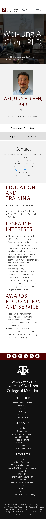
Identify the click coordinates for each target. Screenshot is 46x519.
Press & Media (22, 442)
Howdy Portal (22, 474)
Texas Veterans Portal (22, 512)
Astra (22, 491)
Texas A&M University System (30, 505)
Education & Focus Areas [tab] (23, 128)
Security (34, 512)
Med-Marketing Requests (22, 465)
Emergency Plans (22, 436)
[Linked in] (26, 356)
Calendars (22, 428)
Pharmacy (22, 414)
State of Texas (8, 507)
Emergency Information (22, 434)
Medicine (22, 408)
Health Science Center (22, 402)
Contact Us (22, 431)
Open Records (19, 507)
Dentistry (22, 405)
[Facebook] (9, 356)
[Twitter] (14, 356)
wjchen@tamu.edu (23, 169)
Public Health (22, 417)
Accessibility (26, 514)
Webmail (22, 488)
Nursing (22, 411)
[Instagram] (20, 356)
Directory (22, 459)
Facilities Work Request (22, 462)
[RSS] (32, 356)
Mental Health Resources (22, 482)
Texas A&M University (11, 505)
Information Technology (22, 476)
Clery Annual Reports (22, 448)
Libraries (22, 479)
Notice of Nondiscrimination (32, 509)
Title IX (22, 445)
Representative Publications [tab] (23, 136)
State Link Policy (15, 509)
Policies (22, 485)
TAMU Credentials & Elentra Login (22, 494)
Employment (9, 512)
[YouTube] (37, 356)
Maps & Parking (22, 439)
